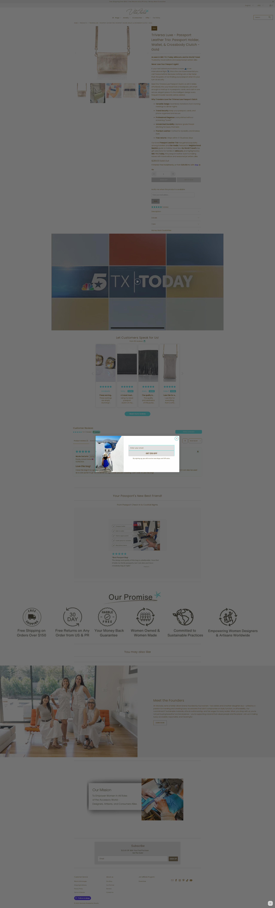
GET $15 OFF (151, 453)
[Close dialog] (177, 438)
